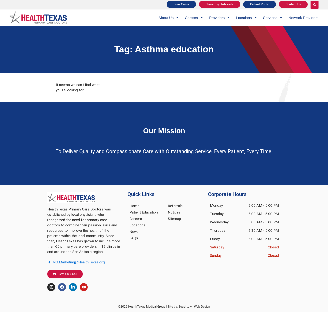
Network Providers (304, 18)
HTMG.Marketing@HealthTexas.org (76, 262)
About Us (166, 18)
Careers (191, 18)
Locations (244, 18)
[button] (315, 5)
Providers (217, 18)
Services (270, 18)
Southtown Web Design (194, 306)
